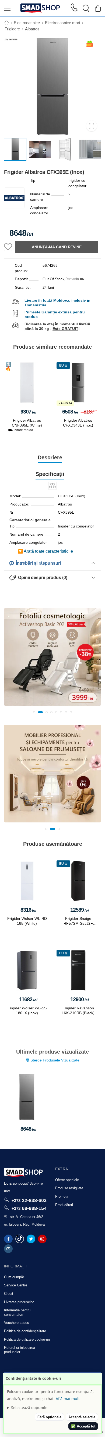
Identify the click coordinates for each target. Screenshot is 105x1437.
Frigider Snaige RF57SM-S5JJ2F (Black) (78, 923)
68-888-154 (29, 1208)
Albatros (32, 29)
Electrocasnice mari (62, 22)
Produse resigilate (69, 1188)
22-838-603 (29, 1200)
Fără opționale (49, 1417)
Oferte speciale (67, 1180)
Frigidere (12, 29)
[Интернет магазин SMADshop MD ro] (40, 8)
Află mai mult (68, 1398)
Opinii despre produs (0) (41, 577)
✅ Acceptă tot (83, 1426)
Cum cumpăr (14, 1277)
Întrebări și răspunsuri (37, 563)
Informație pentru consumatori (17, 1312)
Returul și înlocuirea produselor (19, 1350)
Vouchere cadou (16, 1323)
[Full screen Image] (91, 125)
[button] (34, 712)
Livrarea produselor (19, 1302)
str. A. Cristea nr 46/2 (26, 1217)
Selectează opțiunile (29, 1407)
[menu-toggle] (7, 8)
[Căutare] (85, 8)
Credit (8, 1294)
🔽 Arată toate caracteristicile (45, 551)
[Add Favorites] (8, 247)
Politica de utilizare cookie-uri (27, 1339)
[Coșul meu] (98, 8)
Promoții (61, 1196)
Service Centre (15, 1285)
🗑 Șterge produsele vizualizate (52, 1060)
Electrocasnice (27, 22)
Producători (64, 1205)
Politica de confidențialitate (25, 1331)
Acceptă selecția (81, 1417)
